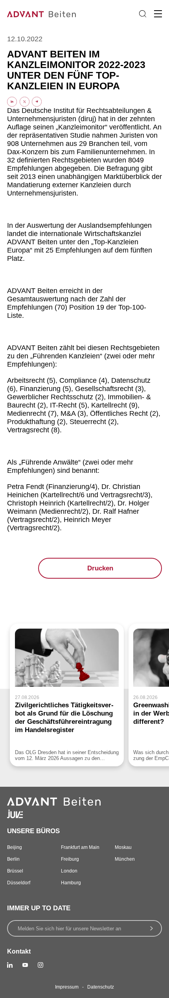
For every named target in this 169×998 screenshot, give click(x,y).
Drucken (100, 568)
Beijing (14, 847)
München (125, 859)
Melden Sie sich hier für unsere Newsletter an (69, 929)
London (69, 871)
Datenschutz (100, 987)
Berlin (13, 859)
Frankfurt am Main (80, 847)
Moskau (123, 847)
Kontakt (19, 951)
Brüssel (15, 871)
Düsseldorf (18, 882)
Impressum (67, 987)
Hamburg (71, 882)
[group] (67, 695)
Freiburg (70, 859)
